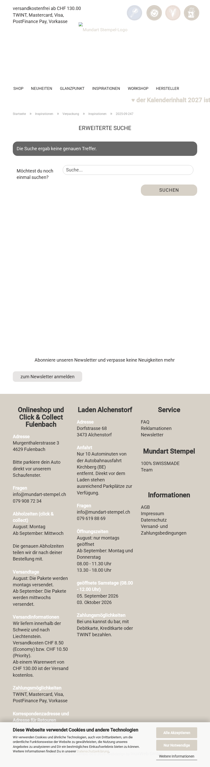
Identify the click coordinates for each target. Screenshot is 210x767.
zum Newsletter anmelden (47, 376)
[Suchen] (134, 9)
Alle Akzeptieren (176, 733)
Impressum (152, 513)
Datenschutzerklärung (93, 751)
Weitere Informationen (176, 756)
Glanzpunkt (72, 88)
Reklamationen (156, 428)
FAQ (145, 422)
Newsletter (152, 434)
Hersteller (167, 88)
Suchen (169, 190)
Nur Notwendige (177, 745)
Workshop (138, 88)
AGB (145, 507)
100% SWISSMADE (160, 463)
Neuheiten (41, 88)
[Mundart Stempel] (105, 50)
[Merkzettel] (172, 9)
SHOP (18, 88)
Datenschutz (154, 520)
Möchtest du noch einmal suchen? (35, 174)
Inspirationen (106, 88)
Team (147, 469)
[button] (154, 9)
